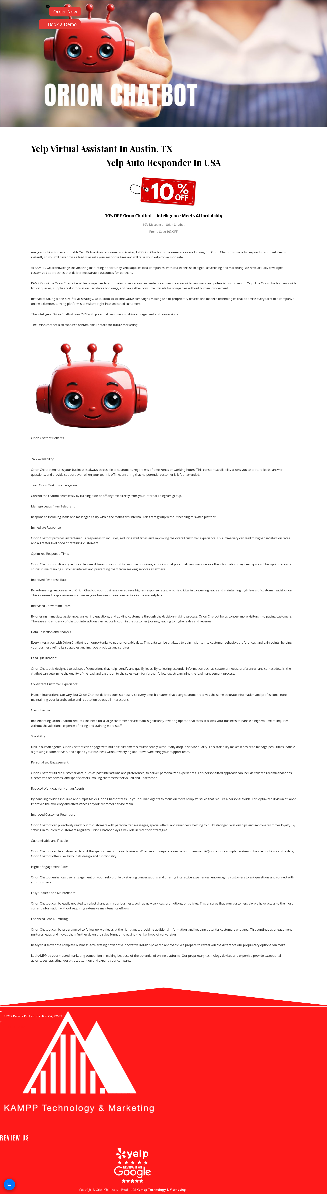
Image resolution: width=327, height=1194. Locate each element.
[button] (43, 11)
